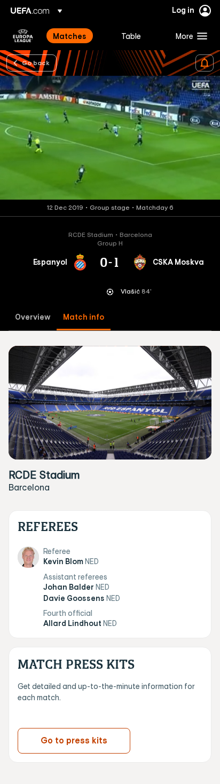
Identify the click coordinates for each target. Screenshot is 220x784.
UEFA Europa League (23, 35)
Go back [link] (36, 62)
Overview (32, 317)
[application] (110, 138)
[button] (189, 36)
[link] (69, 36)
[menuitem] (78, 36)
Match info (83, 317)
